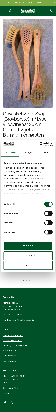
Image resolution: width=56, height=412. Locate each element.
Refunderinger (10, 360)
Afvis (28, 265)
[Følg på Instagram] (13, 403)
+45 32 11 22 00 (14, 314)
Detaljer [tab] (28, 152)
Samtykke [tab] (10, 152)
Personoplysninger (12, 340)
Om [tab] (46, 152)
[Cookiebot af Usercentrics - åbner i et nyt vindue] (40, 144)
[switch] (48, 213)
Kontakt (7, 393)
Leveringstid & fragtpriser (15, 345)
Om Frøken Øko (10, 387)
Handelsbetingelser (13, 335)
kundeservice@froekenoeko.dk (18, 319)
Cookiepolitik (9, 355)
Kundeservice (10, 350)
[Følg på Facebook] (5, 403)
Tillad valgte (28, 255)
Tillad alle (28, 245)
